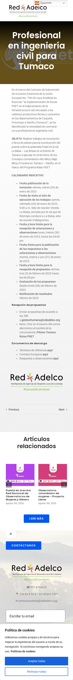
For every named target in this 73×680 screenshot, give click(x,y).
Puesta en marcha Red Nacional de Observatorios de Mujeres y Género (18, 495)
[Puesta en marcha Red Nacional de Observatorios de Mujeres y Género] (20, 475)
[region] (36, 652)
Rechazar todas (36, 671)
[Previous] (9, 485)
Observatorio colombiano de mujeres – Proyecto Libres (51, 495)
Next (61, 409)
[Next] (64, 485)
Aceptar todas (36, 661)
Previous (14, 409)
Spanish (45, 2)
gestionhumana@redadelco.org (40, 320)
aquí (50, 350)
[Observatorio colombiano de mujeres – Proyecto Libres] (52, 475)
